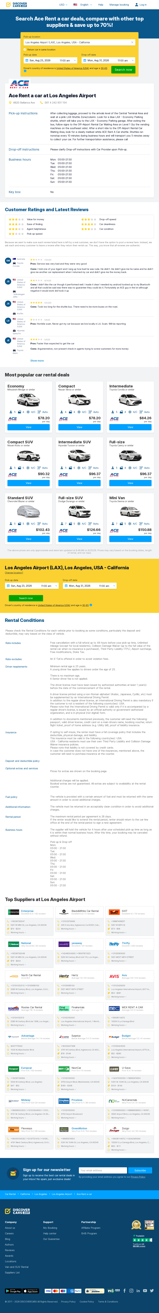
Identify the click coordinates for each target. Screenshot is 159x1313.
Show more (37, 360)
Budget (126, 1035)
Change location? (14, 572)
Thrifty (126, 943)
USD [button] (61, 4)
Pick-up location (32, 37)
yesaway (77, 943)
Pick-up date (30, 55)
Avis (124, 975)
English (84, 4)
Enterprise (27, 911)
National (26, 943)
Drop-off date (89, 55)
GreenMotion (79, 1128)
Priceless (77, 1100)
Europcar (26, 1067)
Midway (25, 1100)
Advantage (27, 1035)
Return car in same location (41, 49)
